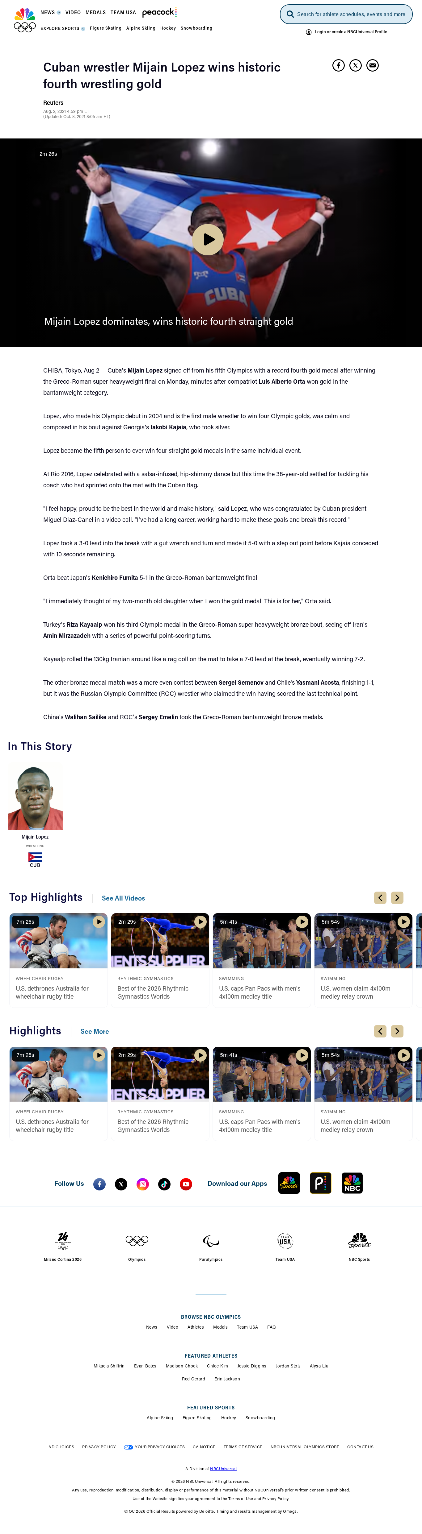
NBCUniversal (223, 1469)
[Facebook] (99, 1184)
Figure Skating (197, 1418)
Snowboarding (260, 1418)
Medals (220, 1328)
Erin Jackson (227, 1379)
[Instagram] (143, 1184)
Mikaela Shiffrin (109, 1366)
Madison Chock (182, 1366)
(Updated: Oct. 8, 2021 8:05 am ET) (76, 117)
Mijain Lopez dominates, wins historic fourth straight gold (168, 322)
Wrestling (35, 846)
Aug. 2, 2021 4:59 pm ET (66, 112)
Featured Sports (211, 1408)
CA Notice (204, 1447)
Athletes (196, 1328)
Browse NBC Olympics (211, 1317)
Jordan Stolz (288, 1366)
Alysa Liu (319, 1366)
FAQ (271, 1328)
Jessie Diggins (252, 1366)
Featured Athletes (211, 1356)
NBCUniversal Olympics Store (305, 1447)
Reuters (53, 103)
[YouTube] (186, 1184)
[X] (121, 1184)
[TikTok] (164, 1184)
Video (173, 1328)
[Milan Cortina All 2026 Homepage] (24, 20)
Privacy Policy (99, 1447)
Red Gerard (193, 1379)
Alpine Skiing (160, 1418)
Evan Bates (145, 1366)
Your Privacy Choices (160, 1447)
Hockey (228, 1418)
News (152, 1328)
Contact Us (360, 1447)
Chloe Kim (217, 1366)
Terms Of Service (243, 1447)
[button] (50, 14)
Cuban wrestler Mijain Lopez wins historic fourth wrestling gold (162, 77)
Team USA (247, 1328)
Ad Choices (61, 1447)
